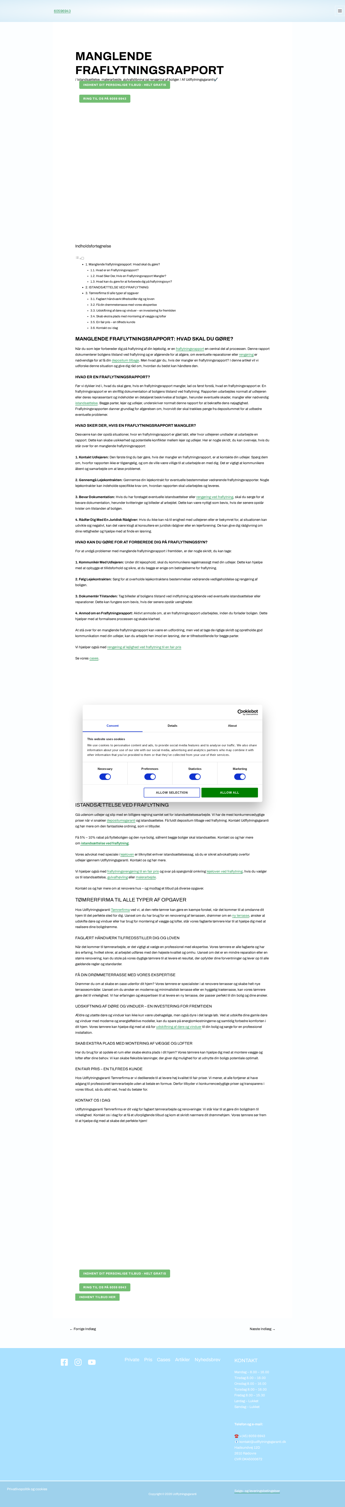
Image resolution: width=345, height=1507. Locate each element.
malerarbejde (146, 877)
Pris (148, 1359)
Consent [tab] (113, 725)
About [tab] (232, 725)
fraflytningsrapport (190, 349)
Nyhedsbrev (207, 1359)
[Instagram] (78, 1362)
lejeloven (127, 854)
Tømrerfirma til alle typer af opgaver (114, 293)
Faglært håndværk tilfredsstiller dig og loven (125, 299)
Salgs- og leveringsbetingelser (257, 1491)
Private (132, 1359)
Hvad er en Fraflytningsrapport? (117, 270)
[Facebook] (64, 1362)
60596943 (62, 11)
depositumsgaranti (121, 820)
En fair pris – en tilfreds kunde (115, 322)
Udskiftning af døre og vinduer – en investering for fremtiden (136, 310)
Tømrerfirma (120, 910)
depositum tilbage (125, 360)
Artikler (182, 1359)
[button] (79, 258)
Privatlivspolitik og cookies (27, 1489)
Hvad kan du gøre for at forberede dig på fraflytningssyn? (134, 281)
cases (93, 658)
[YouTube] (91, 1362)
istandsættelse (86, 403)
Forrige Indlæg (82, 1329)
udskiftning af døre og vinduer (178, 1027)
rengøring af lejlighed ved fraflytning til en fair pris (144, 647)
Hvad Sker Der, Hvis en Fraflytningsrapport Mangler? (131, 276)
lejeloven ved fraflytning (225, 871)
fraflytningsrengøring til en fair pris (133, 871)
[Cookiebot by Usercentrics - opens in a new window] (240, 712)
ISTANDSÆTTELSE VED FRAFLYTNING (119, 287)
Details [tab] (172, 725)
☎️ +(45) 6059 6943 (249, 1436)
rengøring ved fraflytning (214, 497)
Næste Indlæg (263, 1329)
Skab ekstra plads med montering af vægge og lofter (131, 316)
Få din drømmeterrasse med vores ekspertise (126, 304)
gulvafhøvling (117, 877)
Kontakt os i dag (107, 328)
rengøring (246, 354)
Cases (163, 1359)
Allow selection (172, 792)
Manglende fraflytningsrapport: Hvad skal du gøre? (124, 264)
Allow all (229, 792)
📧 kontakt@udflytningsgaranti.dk (260, 1442)
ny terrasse (240, 915)
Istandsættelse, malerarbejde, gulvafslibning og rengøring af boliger (128, 79)
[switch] (150, 777)
